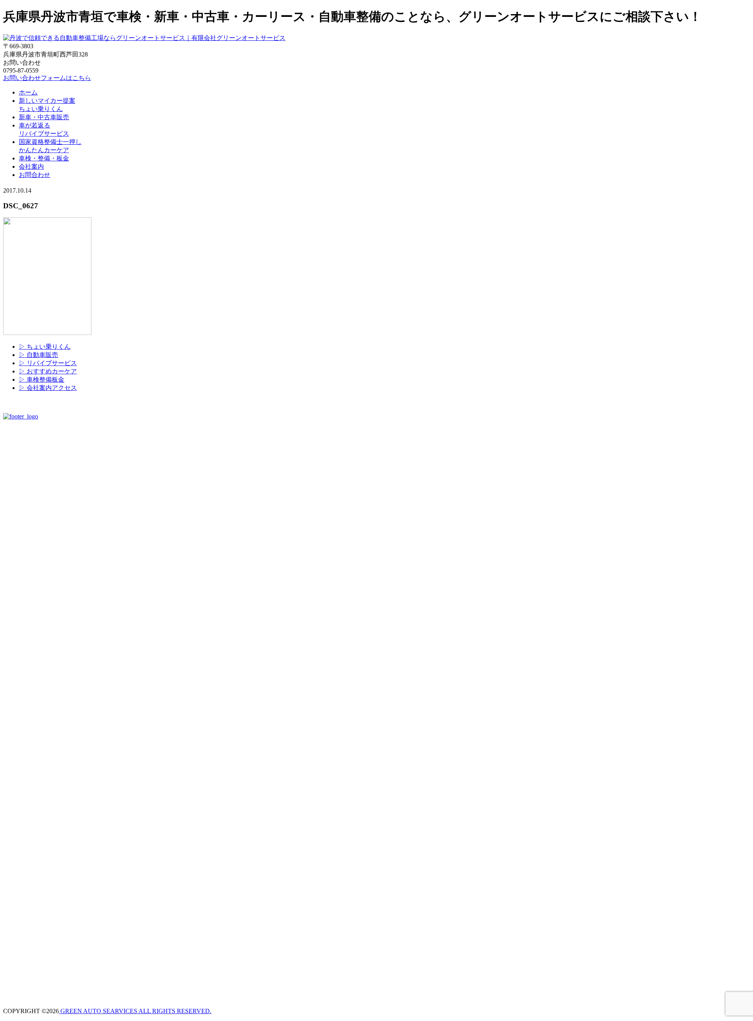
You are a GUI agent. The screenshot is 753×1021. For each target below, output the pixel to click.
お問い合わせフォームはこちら (47, 78)
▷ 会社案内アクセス (48, 387)
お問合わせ (34, 174)
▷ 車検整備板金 (41, 379)
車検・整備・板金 (44, 158)
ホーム (28, 92)
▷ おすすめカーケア (48, 371)
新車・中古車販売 (44, 117)
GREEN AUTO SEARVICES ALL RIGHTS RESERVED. (135, 1011)
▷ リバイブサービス (48, 363)
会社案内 (31, 166)
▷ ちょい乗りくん (45, 346)
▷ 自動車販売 (38, 354)
